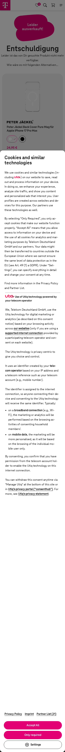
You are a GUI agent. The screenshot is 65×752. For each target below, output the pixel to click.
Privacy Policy (13, 714)
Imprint (29, 714)
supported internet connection (24, 333)
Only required (32, 735)
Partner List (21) (46, 714)
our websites (21, 328)
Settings (36, 744)
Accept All (33, 725)
